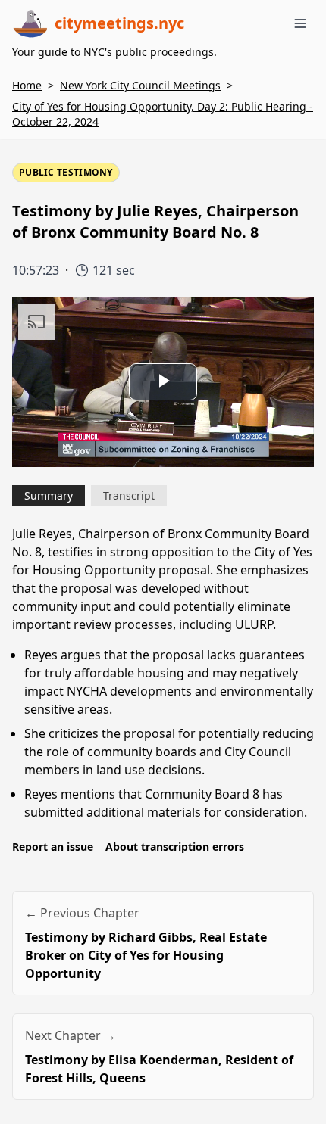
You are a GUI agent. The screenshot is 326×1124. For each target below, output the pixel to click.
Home (27, 85)
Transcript (129, 495)
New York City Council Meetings (140, 85)
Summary (48, 495)
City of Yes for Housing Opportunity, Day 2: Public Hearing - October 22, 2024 (162, 114)
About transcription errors (174, 846)
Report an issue (52, 846)
